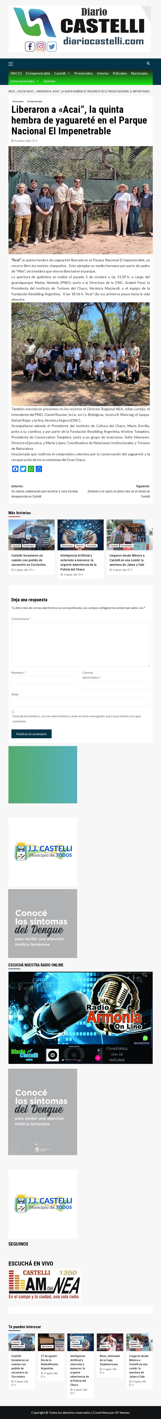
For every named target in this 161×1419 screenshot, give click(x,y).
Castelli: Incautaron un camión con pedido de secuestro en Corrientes (28, 560)
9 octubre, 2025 (23, 140)
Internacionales (22, 81)
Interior (103, 73)
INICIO (16, 73)
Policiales (120, 73)
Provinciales (83, 73)
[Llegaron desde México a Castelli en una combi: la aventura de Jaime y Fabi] (130, 534)
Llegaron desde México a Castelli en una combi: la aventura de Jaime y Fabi (127, 560)
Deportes (105, 1346)
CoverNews (101, 1412)
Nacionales (139, 73)
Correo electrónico (91, 675)
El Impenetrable (38, 73)
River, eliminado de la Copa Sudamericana (110, 1360)
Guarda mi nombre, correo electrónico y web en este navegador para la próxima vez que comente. (76, 718)
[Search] (148, 63)
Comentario (21, 619)
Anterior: (44, 491)
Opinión (49, 81)
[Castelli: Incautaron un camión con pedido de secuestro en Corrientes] (31, 534)
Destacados (18, 101)
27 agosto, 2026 (21, 570)
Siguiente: (119, 491)
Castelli (60, 73)
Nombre (18, 672)
